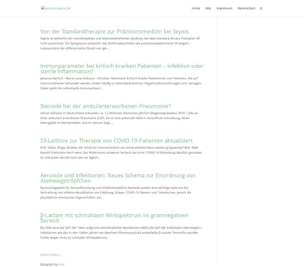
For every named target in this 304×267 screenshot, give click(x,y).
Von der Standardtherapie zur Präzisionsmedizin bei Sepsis (114, 31)
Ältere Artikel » (50, 255)
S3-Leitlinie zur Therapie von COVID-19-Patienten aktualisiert (116, 140)
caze (61, 264)
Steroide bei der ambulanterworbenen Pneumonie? (105, 106)
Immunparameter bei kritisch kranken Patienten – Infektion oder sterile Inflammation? (121, 68)
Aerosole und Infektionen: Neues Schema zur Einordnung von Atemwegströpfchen (118, 177)
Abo (208, 8)
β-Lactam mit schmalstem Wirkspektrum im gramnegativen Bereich (114, 217)
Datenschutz (246, 8)
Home (196, 8)
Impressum (224, 8)
